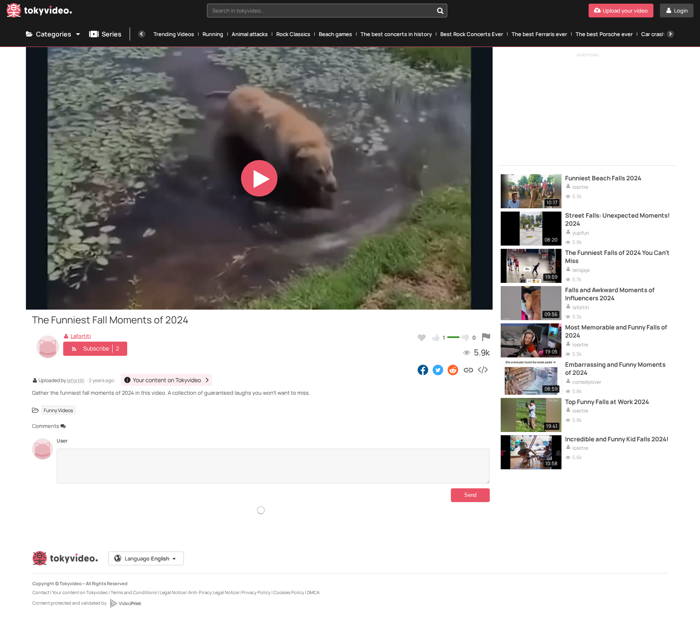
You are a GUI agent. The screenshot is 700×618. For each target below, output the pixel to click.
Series (112, 34)
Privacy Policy (256, 592)
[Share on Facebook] (423, 369)
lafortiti (75, 381)
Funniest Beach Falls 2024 (603, 178)
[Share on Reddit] (453, 369)
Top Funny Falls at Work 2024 (607, 402)
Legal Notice (173, 592)
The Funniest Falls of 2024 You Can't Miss (617, 257)
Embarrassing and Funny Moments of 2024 (615, 369)
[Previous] (141, 34)
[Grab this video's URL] (468, 369)
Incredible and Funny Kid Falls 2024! (616, 439)
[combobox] (327, 10)
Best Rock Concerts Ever (471, 34)
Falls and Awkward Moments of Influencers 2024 (610, 294)
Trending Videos (174, 34)
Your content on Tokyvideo (80, 592)
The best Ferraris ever (539, 34)
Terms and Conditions (134, 592)
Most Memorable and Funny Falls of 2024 (616, 331)
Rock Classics (293, 34)
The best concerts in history (396, 34)
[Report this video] (486, 337)
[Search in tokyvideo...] (440, 10)
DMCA (313, 592)
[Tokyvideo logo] (39, 11)
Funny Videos (58, 410)
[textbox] (320, 10)
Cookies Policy (288, 592)
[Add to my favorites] (422, 337)
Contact (40, 592)
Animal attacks (250, 34)
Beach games (335, 34)
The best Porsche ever (604, 34)
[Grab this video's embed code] (482, 369)
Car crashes (656, 34)
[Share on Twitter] (438, 369)
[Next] (670, 34)
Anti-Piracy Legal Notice (213, 592)
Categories (53, 34)
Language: (147, 558)
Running (213, 34)
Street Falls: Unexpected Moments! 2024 (617, 220)
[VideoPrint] (125, 603)
